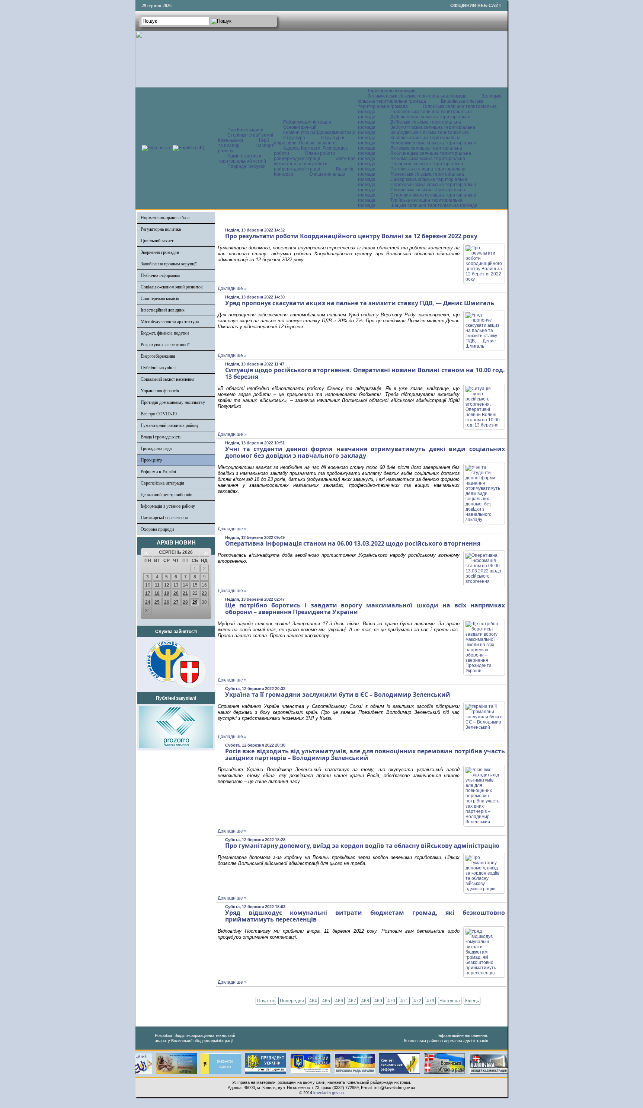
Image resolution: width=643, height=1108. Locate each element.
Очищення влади (327, 174)
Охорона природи (157, 529)
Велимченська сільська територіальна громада (417, 96)
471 (404, 1000)
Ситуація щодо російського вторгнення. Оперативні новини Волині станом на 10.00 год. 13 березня (365, 373)
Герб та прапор (243, 143)
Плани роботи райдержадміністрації (304, 156)
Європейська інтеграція (162, 483)
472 (417, 1000)
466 (339, 1000)
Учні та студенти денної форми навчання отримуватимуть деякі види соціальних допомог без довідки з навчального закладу (365, 452)
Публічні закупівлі (158, 367)
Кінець (472, 1000)
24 (147, 602)
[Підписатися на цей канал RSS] (499, 219)
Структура (294, 137)
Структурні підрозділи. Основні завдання (309, 140)
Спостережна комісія (160, 298)
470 (391, 1000)
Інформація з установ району (168, 506)
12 (166, 585)
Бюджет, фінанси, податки (165, 333)
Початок (266, 1000)
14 (185, 585)
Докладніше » (232, 288)
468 (365, 1000)
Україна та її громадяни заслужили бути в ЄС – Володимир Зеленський (337, 694)
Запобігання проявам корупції (168, 263)
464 (313, 1000)
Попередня (292, 1000)
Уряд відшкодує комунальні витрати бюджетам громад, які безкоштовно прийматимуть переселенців (365, 916)
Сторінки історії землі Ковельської (245, 137)
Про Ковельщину (245, 129)
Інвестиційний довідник (163, 310)
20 (176, 593)
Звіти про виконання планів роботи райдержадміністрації (315, 164)
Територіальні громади (391, 90)
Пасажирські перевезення (164, 517)
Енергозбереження (158, 356)
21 (185, 593)
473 (430, 1000)
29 (195, 602)
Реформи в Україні (158, 471)
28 (185, 602)
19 (166, 593)
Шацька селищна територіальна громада (433, 205)
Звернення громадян (160, 252)
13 (176, 585)
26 (166, 602)
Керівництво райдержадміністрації (319, 132)
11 (157, 585)
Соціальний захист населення (168, 379)
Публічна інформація (160, 275)
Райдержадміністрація (307, 122)
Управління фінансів (160, 390)
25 (157, 602)
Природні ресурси (246, 166)
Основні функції (299, 127)
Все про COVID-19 (159, 413)
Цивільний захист (157, 240)
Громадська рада (156, 448)
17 (147, 593)
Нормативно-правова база (165, 217)
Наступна (449, 1000)
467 (352, 1000)
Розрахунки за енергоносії (165, 344)
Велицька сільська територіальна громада (430, 98)
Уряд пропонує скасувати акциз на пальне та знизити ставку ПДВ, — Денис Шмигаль (359, 303)
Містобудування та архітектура (170, 321)
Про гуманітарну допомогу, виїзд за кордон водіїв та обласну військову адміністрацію (362, 846)
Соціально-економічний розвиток (172, 287)
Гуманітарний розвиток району (170, 425)
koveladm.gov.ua (328, 1093)
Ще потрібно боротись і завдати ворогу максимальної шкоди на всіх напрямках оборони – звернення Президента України (365, 608)
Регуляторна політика (161, 229)
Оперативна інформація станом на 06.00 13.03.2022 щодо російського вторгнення (352, 543)
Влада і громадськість (161, 437)
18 (157, 593)
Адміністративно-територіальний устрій (242, 158)
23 (204, 593)
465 (326, 1000)
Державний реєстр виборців (166, 494)
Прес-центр (151, 460)
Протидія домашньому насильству (173, 402)
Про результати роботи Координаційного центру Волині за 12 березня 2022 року (351, 236)
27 (176, 602)
